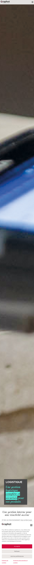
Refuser (17, 551)
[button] (31, 525)
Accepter (17, 546)
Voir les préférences (17, 556)
